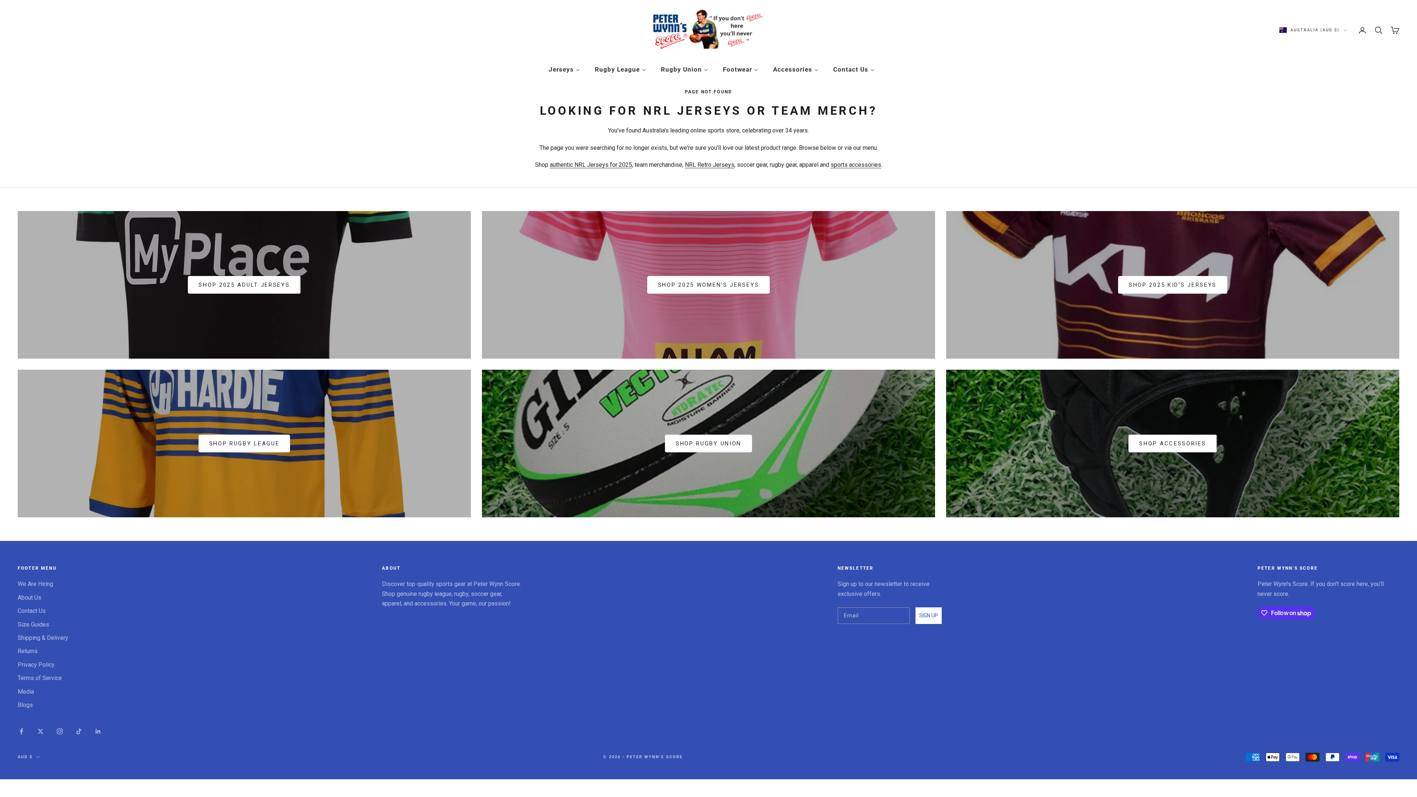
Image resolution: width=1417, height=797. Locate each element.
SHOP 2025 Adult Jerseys (244, 285)
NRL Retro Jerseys (709, 164)
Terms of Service (40, 678)
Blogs (25, 704)
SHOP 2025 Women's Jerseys (708, 285)
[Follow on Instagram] (59, 731)
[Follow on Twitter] (40, 731)
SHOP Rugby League (244, 443)
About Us (29, 597)
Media (26, 691)
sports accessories (856, 164)
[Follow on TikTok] (79, 731)
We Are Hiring (35, 583)
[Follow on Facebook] (21, 731)
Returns (28, 651)
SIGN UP (928, 615)
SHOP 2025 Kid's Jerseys (1173, 285)
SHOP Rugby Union (708, 443)
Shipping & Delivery (43, 637)
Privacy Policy (36, 664)
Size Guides (33, 624)
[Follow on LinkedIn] (98, 731)
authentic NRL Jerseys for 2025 (591, 164)
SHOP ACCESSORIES (1172, 443)
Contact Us (32, 610)
